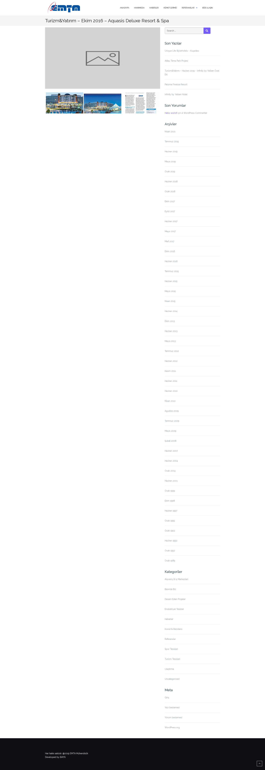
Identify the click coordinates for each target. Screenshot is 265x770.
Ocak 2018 (170, 191)
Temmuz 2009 (172, 421)
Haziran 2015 (171, 281)
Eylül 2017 (170, 211)
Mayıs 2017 (170, 231)
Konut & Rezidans (173, 629)
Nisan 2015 (170, 301)
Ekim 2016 (170, 251)
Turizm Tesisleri (172, 659)
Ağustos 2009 (172, 411)
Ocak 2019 (170, 171)
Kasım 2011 (170, 371)
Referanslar (188, 8)
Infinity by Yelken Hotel (176, 94)
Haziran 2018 (171, 181)
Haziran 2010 (171, 391)
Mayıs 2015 (170, 291)
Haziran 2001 (171, 481)
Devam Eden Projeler (175, 599)
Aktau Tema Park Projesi (176, 61)
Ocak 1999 (170, 491)
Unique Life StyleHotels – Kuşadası (182, 51)
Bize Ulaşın (207, 8)
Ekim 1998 (170, 501)
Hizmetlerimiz (170, 8)
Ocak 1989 (170, 560)
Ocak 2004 (170, 471)
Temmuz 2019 (172, 141)
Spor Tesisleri (171, 649)
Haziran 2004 (171, 461)
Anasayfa (124, 8)
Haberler (154, 8)
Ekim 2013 (170, 321)
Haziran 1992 (171, 540)
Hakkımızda (139, 8)
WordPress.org (172, 727)
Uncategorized (172, 679)
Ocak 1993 (170, 530)
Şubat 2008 (170, 441)
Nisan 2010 (170, 401)
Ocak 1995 (170, 520)
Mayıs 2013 (170, 341)
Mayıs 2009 (170, 431)
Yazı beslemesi (172, 707)
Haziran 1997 (171, 510)
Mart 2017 (169, 241)
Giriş (167, 697)
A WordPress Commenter (194, 113)
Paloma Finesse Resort (176, 84)
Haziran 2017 (171, 221)
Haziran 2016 (171, 261)
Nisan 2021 (170, 131)
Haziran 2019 (171, 151)
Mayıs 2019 (170, 161)
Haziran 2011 (171, 381)
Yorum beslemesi (173, 717)
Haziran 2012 (171, 361)
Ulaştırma (169, 669)
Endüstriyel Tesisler (174, 609)
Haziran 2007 (171, 451)
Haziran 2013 (171, 331)
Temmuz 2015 (172, 271)
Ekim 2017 (170, 201)
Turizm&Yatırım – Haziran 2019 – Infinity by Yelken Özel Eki (192, 73)
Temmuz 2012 (172, 351)
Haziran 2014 (171, 311)
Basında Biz (170, 589)
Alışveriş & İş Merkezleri (176, 579)
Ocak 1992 (170, 550)
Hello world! (171, 113)
